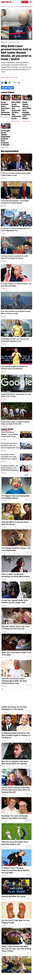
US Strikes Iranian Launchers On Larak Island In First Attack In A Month (14, 257)
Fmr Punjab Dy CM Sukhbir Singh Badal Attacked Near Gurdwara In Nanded (5, 137)
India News (3, 233)
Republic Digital (7, 88)
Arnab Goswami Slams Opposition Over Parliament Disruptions (5, 108)
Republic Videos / (9, 6)
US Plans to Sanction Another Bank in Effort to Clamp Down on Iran (16, 174)
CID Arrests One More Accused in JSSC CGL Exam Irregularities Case (15, 229)
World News (4, 178)
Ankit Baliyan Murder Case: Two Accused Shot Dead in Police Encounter (15, 340)
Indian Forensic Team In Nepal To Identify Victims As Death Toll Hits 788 (15, 423)
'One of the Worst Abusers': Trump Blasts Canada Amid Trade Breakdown (15, 202)
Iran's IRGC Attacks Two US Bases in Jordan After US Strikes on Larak (16, 312)
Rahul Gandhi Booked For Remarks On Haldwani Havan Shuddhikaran (14, 367)
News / (3, 6)
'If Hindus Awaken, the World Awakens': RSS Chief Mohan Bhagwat (16, 285)
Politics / (17, 6)
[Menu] (30, 2)
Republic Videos (5, 77)
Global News (4, 261)
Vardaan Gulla (13, 77)
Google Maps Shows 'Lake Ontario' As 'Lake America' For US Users (16, 395)
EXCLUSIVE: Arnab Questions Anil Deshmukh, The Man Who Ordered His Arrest (16, 110)
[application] (16, 18)
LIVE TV (25, 2)
